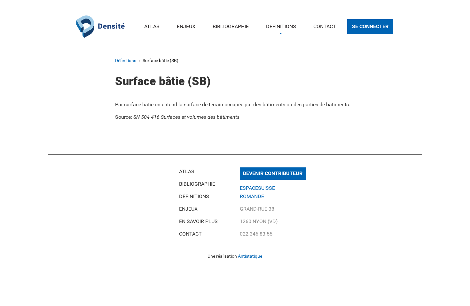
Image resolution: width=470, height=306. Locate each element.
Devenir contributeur (272, 173)
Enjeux (186, 26)
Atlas (152, 26)
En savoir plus (198, 221)
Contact (324, 26)
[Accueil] (100, 26)
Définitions (281, 26)
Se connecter (370, 26)
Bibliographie (231, 26)
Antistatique (250, 256)
